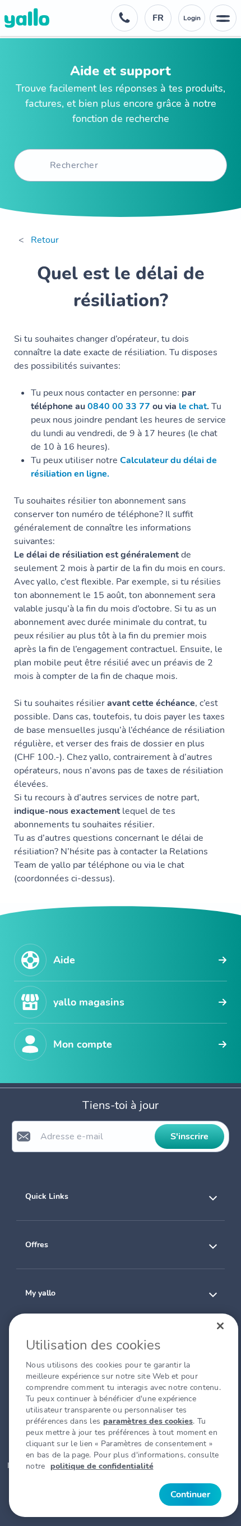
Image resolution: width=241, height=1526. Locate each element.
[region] (123, 1415)
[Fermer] (220, 1326)
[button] (120, 1196)
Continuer (190, 1494)
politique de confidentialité (102, 1466)
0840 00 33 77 (118, 406)
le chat (193, 406)
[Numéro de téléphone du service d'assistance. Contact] (124, 18)
